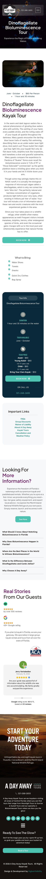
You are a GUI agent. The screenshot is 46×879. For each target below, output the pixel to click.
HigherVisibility (35, 871)
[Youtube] (18, 818)
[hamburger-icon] (38, 10)
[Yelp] (33, 818)
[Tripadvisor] (28, 818)
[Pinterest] (37, 818)
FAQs (23, 419)
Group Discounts (23, 421)
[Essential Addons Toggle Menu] (23, 826)
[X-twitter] (23, 818)
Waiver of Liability (23, 424)
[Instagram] (13, 818)
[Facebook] (8, 818)
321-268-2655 (23, 393)
